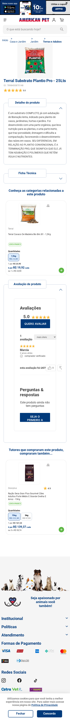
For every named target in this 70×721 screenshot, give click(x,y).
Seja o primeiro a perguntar (35, 418)
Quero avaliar (35, 323)
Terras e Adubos (52, 41)
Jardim (34, 41)
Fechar (20, 713)
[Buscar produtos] (63, 29)
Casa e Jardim (18, 41)
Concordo (49, 713)
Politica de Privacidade (44, 705)
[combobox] (35, 29)
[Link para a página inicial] (5, 40)
